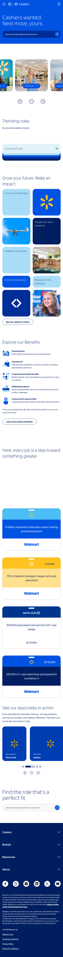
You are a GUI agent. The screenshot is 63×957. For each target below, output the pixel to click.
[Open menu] (4, 4)
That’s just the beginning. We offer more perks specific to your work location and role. (30, 411)
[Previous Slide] (20, 101)
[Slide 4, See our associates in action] (40, 766)
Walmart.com (7, 934)
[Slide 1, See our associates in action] (23, 766)
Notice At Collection (10, 948)
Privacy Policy (8, 943)
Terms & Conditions (10, 939)
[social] (5, 884)
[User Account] (59, 4)
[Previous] (25, 773)
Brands (6, 844)
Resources (8, 857)
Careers (7, 832)
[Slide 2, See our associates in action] (26, 766)
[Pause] (31, 101)
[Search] (57, 34)
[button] (16, 202)
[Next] (38, 773)
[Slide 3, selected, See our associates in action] (33, 766)
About (6, 869)
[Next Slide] (43, 101)
